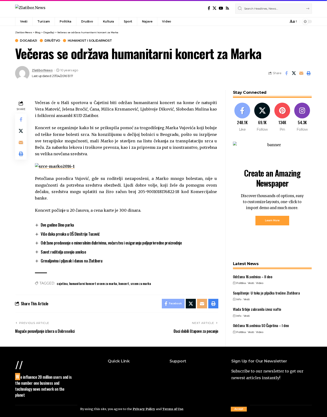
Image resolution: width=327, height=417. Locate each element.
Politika (241, 283)
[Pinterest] (282, 117)
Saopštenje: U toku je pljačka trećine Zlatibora (266, 292)
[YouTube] (221, 8)
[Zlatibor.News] (30, 8)
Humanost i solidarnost (90, 40)
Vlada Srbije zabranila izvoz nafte (257, 309)
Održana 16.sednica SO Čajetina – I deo (261, 325)
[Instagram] (302, 117)
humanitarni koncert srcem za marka (93, 283)
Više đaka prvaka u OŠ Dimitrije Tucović (70, 234)
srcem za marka (140, 283)
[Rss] (227, 8)
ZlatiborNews (42, 70)
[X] (214, 8)
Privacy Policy (144, 409)
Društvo (52, 40)
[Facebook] (209, 8)
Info (238, 299)
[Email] (301, 73)
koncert (123, 283)
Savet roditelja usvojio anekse (63, 252)
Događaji (28, 40)
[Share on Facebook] (286, 73)
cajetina (62, 283)
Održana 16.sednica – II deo (252, 276)
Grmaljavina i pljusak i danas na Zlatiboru (71, 261)
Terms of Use (172, 409)
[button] (239, 409)
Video (260, 283)
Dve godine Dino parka (57, 225)
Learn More (272, 220)
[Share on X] (293, 73)
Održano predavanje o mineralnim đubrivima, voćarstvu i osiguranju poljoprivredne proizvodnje (111, 243)
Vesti (251, 283)
